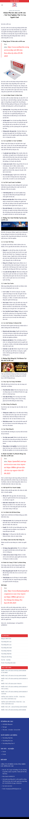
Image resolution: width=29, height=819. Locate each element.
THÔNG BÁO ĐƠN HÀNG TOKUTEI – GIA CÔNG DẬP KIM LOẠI (13, 703)
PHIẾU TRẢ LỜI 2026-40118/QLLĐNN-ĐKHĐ (13, 709)
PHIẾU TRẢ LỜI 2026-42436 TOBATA (11, 683)
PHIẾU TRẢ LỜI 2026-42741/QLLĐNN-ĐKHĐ (13, 675)
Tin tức (4, 751)
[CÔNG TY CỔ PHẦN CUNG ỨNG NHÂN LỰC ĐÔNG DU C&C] (14, 5)
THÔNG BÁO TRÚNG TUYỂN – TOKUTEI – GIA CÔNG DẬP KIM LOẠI (13, 697)
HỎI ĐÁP (4, 759)
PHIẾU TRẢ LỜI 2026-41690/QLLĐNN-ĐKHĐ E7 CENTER (14, 692)
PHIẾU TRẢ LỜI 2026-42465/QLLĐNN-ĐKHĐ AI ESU (14, 679)
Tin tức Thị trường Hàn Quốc (8, 662)
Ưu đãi (4, 754)
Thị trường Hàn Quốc (6, 647)
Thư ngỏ (4, 727)
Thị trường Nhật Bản (6, 650)
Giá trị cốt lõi (16, 729)
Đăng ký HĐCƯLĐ (6, 638)
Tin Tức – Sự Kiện (5, 660)
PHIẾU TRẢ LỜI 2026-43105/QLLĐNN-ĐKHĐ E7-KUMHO (13, 671)
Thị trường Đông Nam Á (8, 743)
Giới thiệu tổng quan (7, 724)
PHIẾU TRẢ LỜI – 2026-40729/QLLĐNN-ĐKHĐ (14, 707)
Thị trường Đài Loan (6, 641)
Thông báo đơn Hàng (14, 10)
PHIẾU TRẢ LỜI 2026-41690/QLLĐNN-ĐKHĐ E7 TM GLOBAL (14, 687)
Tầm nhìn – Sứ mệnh (7, 729)
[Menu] (2, 5)
